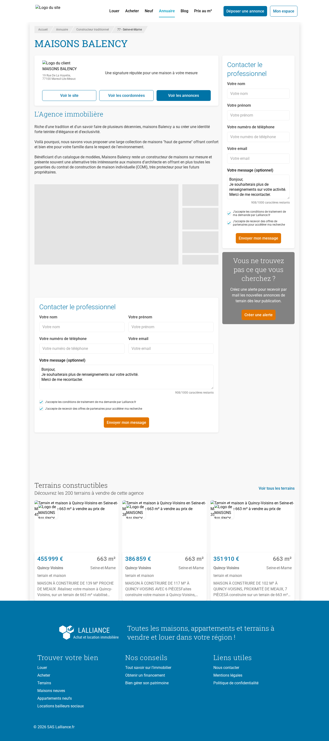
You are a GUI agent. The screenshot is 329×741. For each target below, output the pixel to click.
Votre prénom (140, 317)
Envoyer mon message (126, 422)
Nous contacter (226, 667)
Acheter (132, 11)
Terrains (44, 683)
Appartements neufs (54, 698)
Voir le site (69, 95)
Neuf (149, 11)
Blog (184, 11)
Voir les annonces (183, 95)
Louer (114, 11)
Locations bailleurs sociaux (60, 706)
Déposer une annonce (245, 11)
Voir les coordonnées (126, 95)
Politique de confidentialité (235, 683)
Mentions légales (227, 675)
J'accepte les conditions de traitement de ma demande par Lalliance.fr (90, 402)
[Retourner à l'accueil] (78, 633)
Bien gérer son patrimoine (147, 683)
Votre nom (48, 317)
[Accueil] (53, 11)
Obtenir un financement (145, 675)
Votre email (138, 338)
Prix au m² (203, 11)
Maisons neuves (51, 690)
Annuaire (167, 11)
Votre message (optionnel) (126, 376)
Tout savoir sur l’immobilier (148, 667)
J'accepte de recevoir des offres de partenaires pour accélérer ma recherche (93, 408)
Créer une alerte (258, 315)
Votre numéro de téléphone (63, 338)
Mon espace (283, 11)
